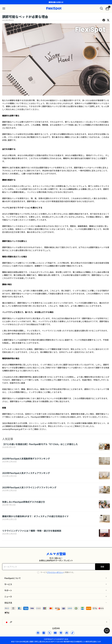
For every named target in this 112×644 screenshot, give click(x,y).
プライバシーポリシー (55, 572)
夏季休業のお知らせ (56, 2)
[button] (56, 578)
